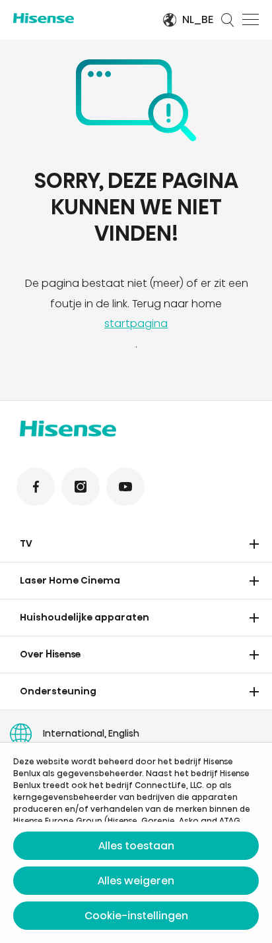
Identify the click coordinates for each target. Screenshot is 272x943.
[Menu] (250, 20)
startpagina (136, 323)
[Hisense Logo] (79, 18)
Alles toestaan (136, 845)
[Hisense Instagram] (80, 487)
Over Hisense (50, 654)
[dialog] (136, 843)
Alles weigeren (136, 880)
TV (26, 543)
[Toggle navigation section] (254, 544)
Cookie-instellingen (136, 915)
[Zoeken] (228, 20)
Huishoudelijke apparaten (84, 617)
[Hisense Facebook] (36, 487)
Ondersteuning (58, 691)
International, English (91, 733)
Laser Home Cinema (70, 580)
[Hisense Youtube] (125, 487)
